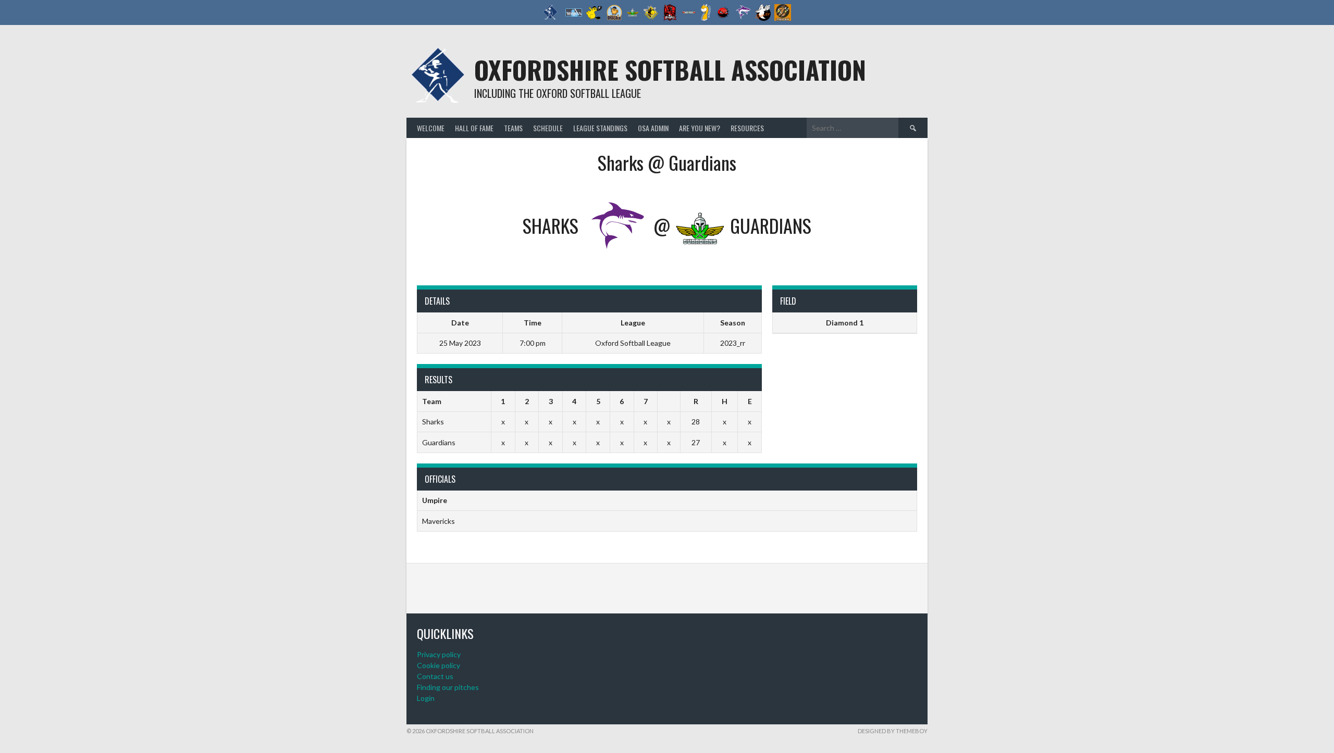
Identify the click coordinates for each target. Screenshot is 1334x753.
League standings (600, 127)
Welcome (430, 127)
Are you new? (699, 127)
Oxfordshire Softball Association (670, 69)
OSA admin (653, 127)
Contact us (435, 676)
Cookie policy (438, 665)
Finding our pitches (448, 687)
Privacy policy (439, 654)
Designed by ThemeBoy (893, 730)
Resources (747, 127)
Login (426, 698)
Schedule (548, 127)
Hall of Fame (474, 127)
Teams (513, 127)
